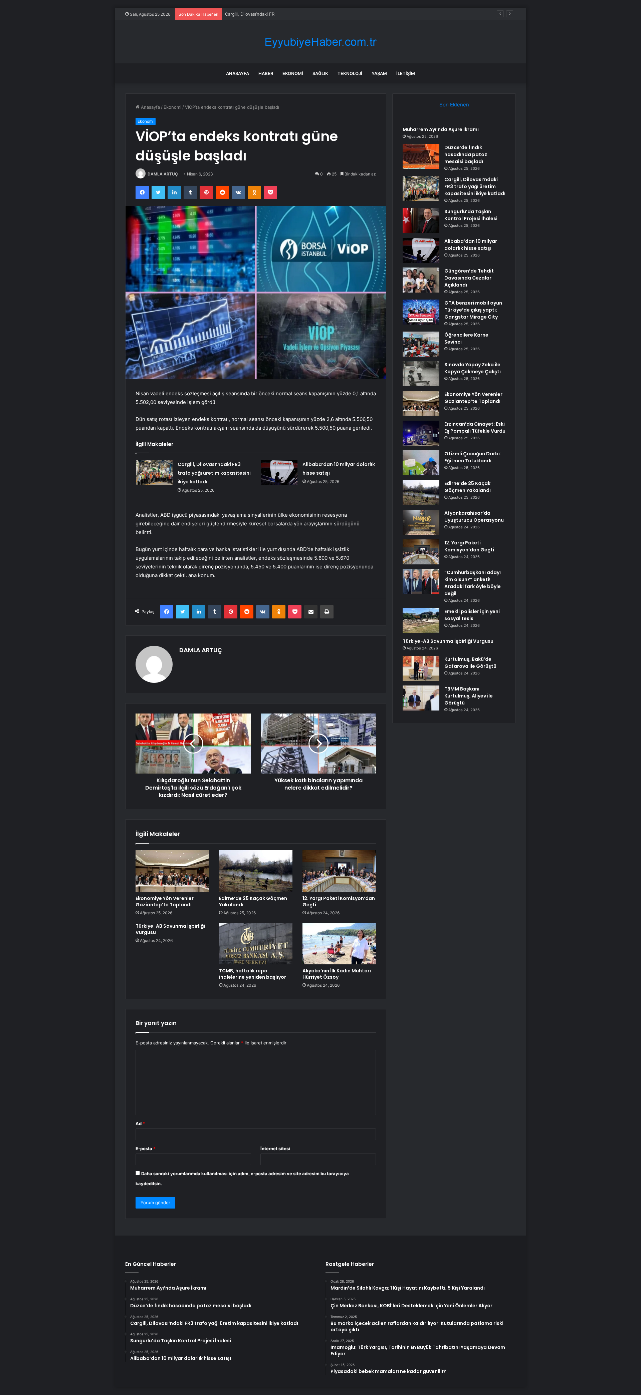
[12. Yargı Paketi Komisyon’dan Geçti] (339, 871)
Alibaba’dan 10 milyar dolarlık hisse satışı (470, 245)
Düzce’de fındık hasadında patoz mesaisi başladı (465, 154)
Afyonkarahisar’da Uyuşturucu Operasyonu (474, 516)
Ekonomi (292, 73)
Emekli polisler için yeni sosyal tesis (472, 615)
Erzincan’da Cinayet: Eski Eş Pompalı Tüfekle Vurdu (474, 427)
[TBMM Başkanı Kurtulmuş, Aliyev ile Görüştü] (421, 698)
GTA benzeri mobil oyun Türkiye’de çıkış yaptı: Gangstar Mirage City (473, 310)
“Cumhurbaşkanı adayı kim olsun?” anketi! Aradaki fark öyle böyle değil (472, 583)
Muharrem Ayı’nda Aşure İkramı (441, 129)
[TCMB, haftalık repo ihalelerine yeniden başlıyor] (255, 943)
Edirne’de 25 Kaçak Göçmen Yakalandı (253, 901)
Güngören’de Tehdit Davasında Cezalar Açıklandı (469, 278)
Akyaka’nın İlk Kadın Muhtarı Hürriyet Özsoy (336, 973)
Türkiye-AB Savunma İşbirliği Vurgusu (170, 929)
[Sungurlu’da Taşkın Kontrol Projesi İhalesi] (421, 220)
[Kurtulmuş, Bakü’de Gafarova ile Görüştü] (421, 668)
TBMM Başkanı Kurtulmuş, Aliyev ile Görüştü (468, 695)
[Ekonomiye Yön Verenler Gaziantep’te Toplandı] (172, 871)
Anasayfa (237, 73)
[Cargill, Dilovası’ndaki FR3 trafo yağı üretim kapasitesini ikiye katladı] (154, 472)
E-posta (146, 1148)
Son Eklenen (454, 104)
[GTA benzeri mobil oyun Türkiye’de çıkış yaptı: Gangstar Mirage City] (421, 312)
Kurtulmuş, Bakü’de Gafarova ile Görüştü (470, 662)
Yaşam (379, 73)
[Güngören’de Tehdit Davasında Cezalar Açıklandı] (421, 280)
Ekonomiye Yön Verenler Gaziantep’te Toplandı (165, 901)
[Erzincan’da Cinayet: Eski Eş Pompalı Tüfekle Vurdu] (421, 433)
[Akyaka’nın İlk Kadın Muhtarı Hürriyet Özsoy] (339, 943)
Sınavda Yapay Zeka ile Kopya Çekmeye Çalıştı (472, 368)
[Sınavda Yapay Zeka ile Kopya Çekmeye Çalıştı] (421, 373)
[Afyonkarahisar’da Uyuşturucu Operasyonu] (421, 522)
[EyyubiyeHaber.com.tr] (320, 42)
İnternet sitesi (275, 1148)
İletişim (405, 73)
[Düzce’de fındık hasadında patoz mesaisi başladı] (421, 156)
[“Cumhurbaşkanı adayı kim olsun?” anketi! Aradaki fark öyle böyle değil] (421, 581)
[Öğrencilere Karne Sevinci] (421, 344)
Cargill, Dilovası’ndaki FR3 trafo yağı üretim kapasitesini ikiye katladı (294, 14)
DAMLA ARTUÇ (163, 173)
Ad (140, 1123)
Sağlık (320, 73)
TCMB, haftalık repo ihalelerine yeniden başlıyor (252, 973)
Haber (265, 73)
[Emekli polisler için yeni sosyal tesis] (421, 620)
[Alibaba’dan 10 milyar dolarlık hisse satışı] (279, 472)
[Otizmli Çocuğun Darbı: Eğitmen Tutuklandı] (421, 462)
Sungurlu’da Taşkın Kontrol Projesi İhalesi (470, 215)
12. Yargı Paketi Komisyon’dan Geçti (338, 901)
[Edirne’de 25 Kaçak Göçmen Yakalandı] (255, 871)
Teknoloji (350, 73)
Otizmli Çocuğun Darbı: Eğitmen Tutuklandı (472, 457)
